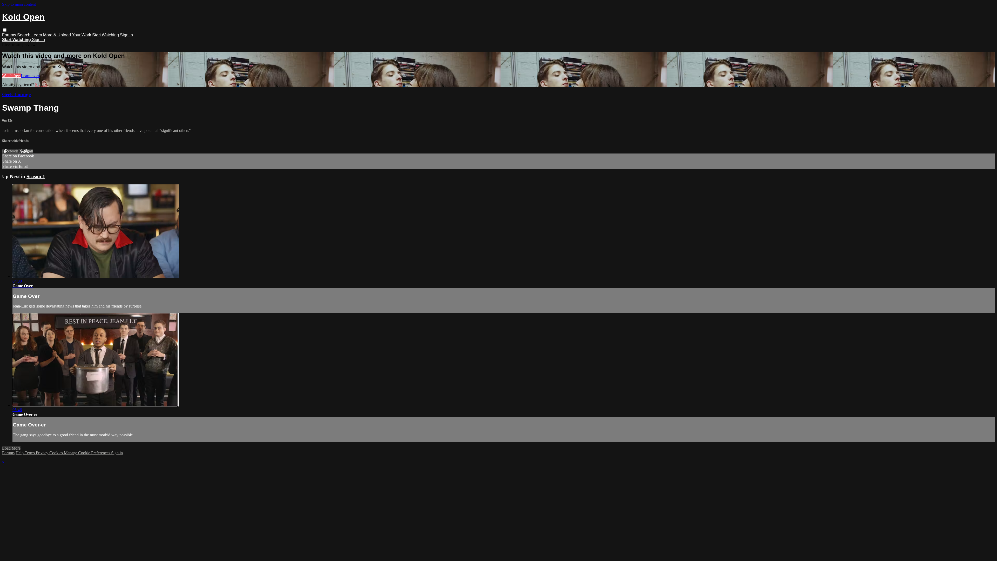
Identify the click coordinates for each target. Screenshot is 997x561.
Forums (9, 35)
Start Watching (106, 35)
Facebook (10, 151)
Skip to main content (19, 4)
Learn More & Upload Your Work (61, 35)
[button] (4, 30)
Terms (30, 453)
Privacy (42, 453)
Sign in (126, 35)
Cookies (56, 453)
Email (28, 151)
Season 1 (35, 176)
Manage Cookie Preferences (87, 453)
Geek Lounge (16, 94)
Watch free (11, 76)
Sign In (38, 39)
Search (24, 35)
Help (20, 453)
